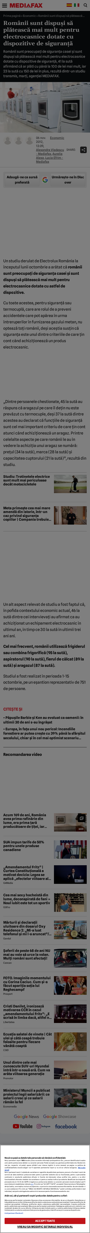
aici (32, 1184)
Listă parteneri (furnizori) (14, 1213)
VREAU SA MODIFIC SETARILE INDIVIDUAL (45, 1226)
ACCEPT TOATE (45, 1220)
